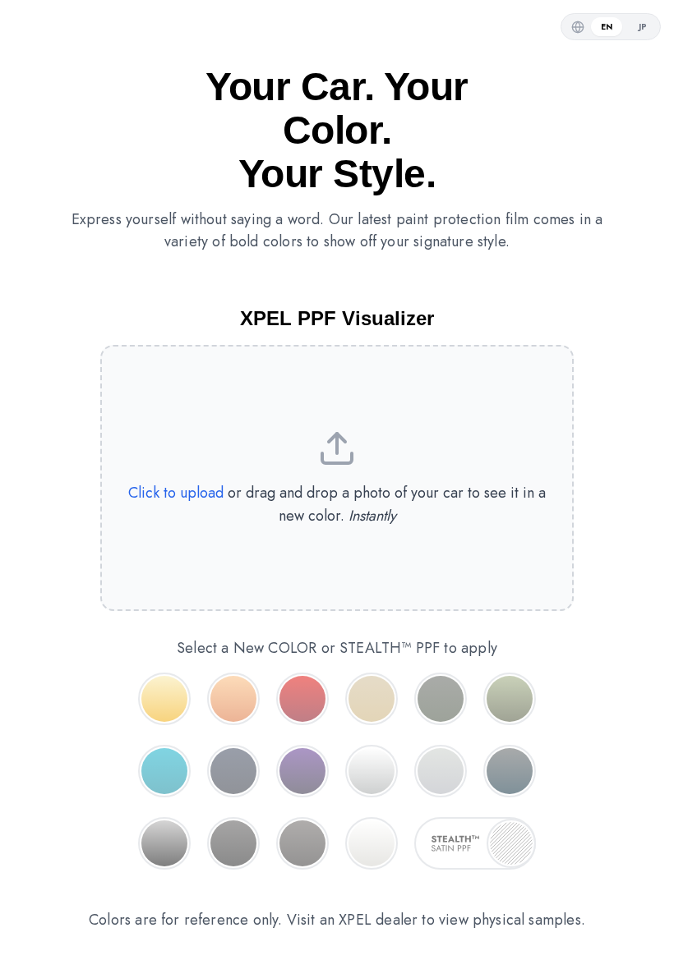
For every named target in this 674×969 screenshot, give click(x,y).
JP (643, 27)
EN (606, 27)
